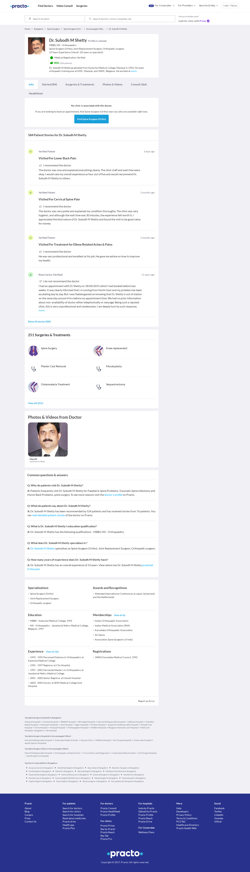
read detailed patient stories (48, 515)
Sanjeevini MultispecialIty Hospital (123, 724)
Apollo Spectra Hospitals (38, 756)
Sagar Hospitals (81, 724)
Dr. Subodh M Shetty (42, 548)
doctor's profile (113, 494)
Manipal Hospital (50, 722)
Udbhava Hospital (135, 722)
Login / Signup (230, 5)
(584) (49, 84)
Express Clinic (87, 740)
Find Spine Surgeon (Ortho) (91, 119)
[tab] (31, 84)
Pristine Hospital (98, 724)
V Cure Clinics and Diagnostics (96, 753)
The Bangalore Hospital (78, 727)
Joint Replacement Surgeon (44, 598)
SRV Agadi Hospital (86, 722)
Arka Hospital (66, 724)
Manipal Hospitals (33, 722)
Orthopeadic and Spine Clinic (68, 753)
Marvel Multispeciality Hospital (111, 722)
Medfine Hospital (98, 727)
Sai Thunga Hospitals (122, 740)
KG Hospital (51, 730)
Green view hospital (142, 740)
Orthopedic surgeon (40, 603)
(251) (35, 403)
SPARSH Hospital (68, 722)
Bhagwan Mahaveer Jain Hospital (123, 727)
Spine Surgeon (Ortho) (41, 593)
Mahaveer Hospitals (49, 724)
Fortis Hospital (41, 727)
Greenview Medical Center (66, 740)
